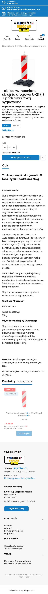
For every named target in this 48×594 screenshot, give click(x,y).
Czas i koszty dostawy (14, 546)
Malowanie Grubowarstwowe (17, 563)
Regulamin (9, 533)
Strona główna (8, 46)
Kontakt (7, 528)
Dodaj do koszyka (20, 157)
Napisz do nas (23, 8)
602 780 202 (20, 468)
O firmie (8, 525)
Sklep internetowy (21, 590)
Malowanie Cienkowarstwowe (17, 561)
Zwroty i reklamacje (13, 548)
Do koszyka (24, 433)
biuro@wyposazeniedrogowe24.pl (19, 478)
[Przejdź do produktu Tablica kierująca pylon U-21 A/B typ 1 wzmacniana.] (24, 399)
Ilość (4, 143)
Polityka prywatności (13, 531)
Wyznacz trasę (16, 508)
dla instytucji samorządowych (21, 14)
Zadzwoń (12, 2)
